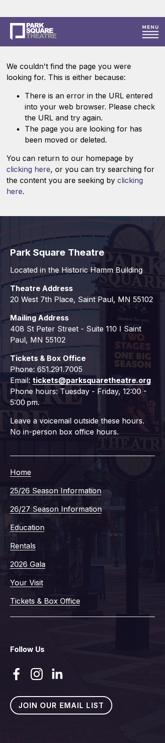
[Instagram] (36, 674)
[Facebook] (16, 674)
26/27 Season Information (56, 509)
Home (20, 472)
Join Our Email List (61, 705)
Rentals (23, 545)
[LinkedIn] (56, 674)
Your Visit (26, 582)
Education (27, 527)
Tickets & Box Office (45, 601)
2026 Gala (27, 564)
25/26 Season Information (55, 490)
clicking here (28, 169)
